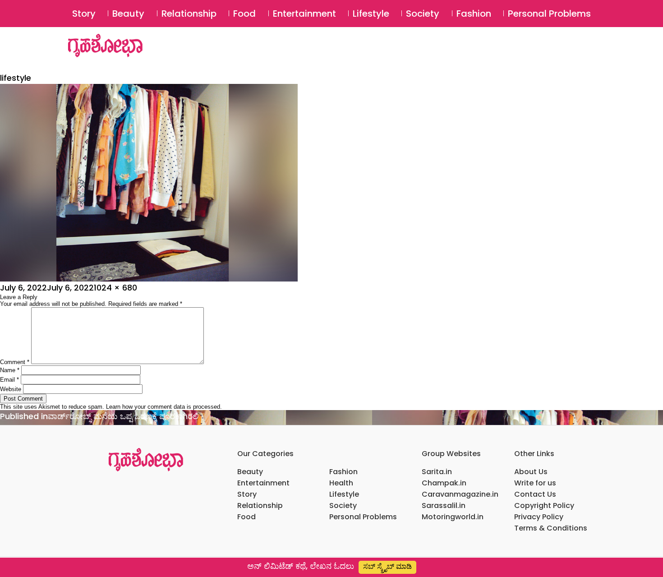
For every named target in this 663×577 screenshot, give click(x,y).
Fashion (473, 13)
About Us (531, 471)
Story (84, 13)
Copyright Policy (544, 505)
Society (422, 13)
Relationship (188, 13)
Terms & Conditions (550, 528)
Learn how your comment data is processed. (164, 406)
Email (9, 379)
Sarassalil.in (443, 505)
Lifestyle (371, 13)
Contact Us (535, 494)
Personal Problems (549, 13)
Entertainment (304, 13)
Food (244, 13)
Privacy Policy (538, 517)
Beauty (128, 13)
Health (341, 483)
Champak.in (444, 483)
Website (10, 389)
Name (9, 370)
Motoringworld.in (452, 517)
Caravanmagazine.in (460, 494)
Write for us (535, 483)
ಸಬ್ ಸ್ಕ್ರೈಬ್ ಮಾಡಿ (387, 566)
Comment (14, 362)
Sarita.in (437, 471)
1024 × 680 (115, 287)
